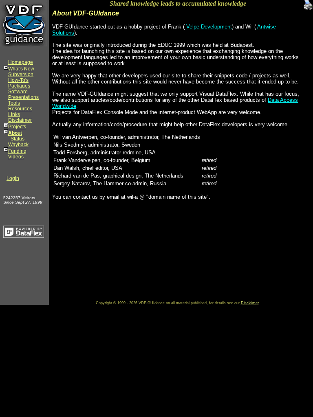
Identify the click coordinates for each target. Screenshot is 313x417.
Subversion (20, 74)
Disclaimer (20, 120)
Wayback (18, 144)
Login (13, 178)
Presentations (23, 97)
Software (18, 91)
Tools (14, 103)
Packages (19, 86)
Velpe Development (208, 27)
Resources (20, 109)
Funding (17, 151)
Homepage (20, 62)
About (15, 133)
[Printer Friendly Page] (308, 3)
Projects (17, 126)
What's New (21, 69)
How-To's (18, 80)
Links (14, 114)
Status (17, 139)
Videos (16, 157)
